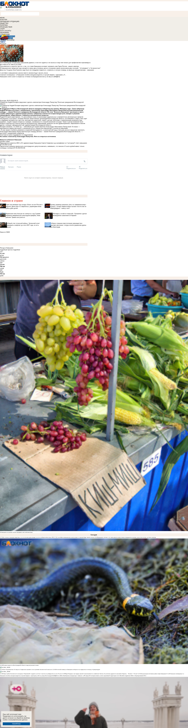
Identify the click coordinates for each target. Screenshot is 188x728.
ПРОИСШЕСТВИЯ (6, 27)
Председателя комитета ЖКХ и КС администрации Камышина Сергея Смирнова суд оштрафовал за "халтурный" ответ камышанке (43, 143)
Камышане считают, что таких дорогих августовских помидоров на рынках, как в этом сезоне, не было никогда (126, 537)
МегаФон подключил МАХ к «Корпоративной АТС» (133, 675)
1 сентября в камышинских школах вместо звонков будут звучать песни (75, 537)
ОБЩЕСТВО (4, 23)
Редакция (3, 44)
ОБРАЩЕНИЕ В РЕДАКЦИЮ (9, 21)
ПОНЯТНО (16, 724)
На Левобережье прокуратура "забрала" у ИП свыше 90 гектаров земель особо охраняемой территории (88, 675)
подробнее (16, 250)
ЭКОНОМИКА (4, 32)
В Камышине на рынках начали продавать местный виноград (16, 532)
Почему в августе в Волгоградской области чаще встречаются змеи (21, 665)
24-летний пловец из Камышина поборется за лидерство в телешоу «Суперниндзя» (78, 669)
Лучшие (11, 167)
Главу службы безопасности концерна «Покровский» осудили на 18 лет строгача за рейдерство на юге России (32, 673)
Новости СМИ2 (5, 232)
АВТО (11, 38)
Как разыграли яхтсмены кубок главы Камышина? (154, 673)
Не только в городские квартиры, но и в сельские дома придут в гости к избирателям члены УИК (28, 537)
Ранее (19, 167)
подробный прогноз (6, 250)
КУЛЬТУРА (3, 19)
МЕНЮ (2, 18)
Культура (3, 100)
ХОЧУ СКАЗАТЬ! (5, 31)
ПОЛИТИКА (4, 25)
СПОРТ (2, 29)
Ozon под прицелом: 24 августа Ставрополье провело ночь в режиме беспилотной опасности (27, 669)
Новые (2, 167)
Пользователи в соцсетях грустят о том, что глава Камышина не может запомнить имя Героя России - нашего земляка (39, 66)
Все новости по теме (7, 64)
